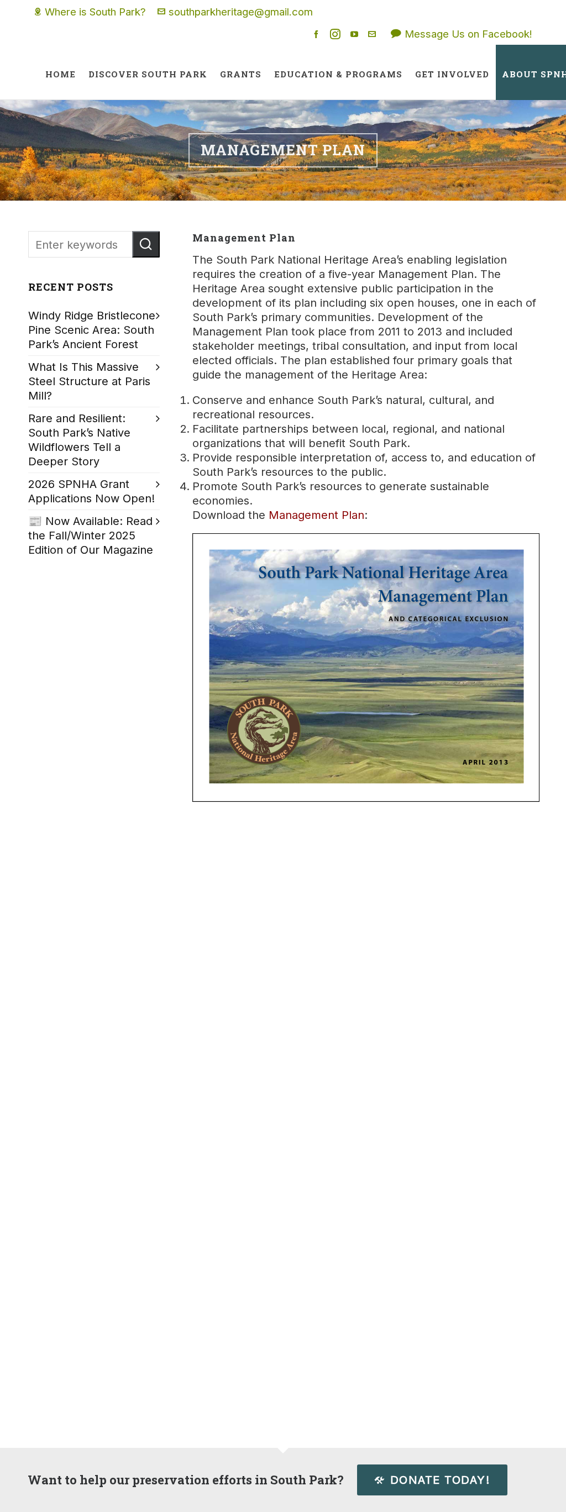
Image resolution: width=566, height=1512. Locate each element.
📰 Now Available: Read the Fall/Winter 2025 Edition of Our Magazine (90, 535)
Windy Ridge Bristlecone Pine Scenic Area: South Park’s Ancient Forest (91, 330)
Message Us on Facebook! (468, 34)
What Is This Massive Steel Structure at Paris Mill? (89, 381)
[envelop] (373, 34)
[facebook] (317, 34)
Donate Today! (440, 1480)
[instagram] (337, 34)
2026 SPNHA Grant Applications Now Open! (91, 491)
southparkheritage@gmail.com (241, 12)
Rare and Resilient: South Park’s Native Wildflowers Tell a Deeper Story (79, 440)
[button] (146, 244)
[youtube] (355, 34)
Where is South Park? (95, 12)
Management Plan (316, 515)
